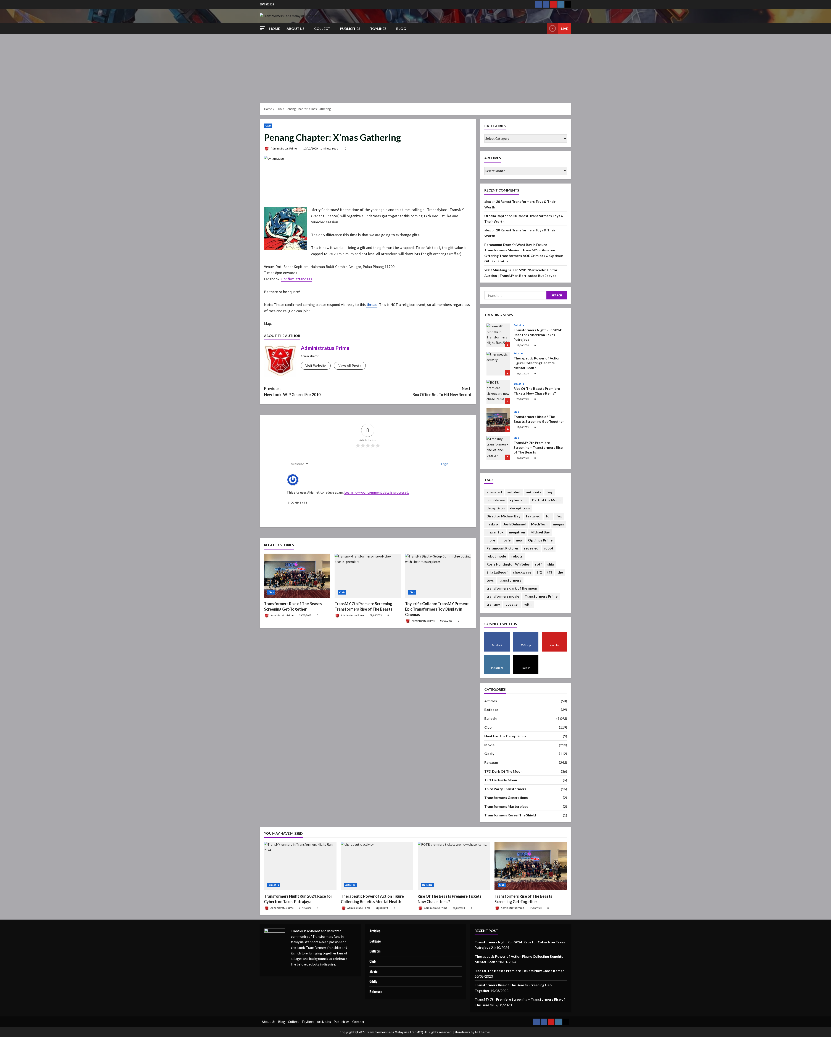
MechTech (539, 524)
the (560, 572)
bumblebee (495, 500)
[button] (262, 28)
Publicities (350, 28)
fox (559, 516)
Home (274, 28)
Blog (401, 28)
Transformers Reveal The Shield (510, 815)
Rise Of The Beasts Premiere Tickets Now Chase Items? (498, 392)
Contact (358, 1021)
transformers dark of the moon (511, 588)
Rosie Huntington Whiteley (508, 564)
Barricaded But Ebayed (538, 275)
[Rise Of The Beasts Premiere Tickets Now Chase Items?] (454, 866)
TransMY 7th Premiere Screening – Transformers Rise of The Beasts (498, 448)
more (490, 540)
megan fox (495, 532)
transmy (493, 604)
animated (494, 492)
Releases (491, 762)
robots (517, 556)
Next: (441, 391)
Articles (518, 353)
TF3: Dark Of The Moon (503, 771)
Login (444, 464)
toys (490, 580)
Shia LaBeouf (497, 572)
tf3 (549, 572)
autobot (514, 492)
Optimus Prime (540, 540)
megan (558, 524)
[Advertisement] (415, 66)
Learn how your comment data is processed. (376, 492)
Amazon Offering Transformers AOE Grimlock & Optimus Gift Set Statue (524, 255)
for (548, 516)
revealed (531, 548)
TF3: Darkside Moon (500, 780)
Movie (489, 745)
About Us (295, 28)
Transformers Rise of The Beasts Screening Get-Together (498, 420)
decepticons (520, 508)
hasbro (492, 524)
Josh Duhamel (514, 524)
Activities (324, 1021)
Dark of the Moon (546, 500)
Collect (322, 28)
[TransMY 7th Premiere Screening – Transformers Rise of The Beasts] (368, 576)
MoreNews (462, 1032)
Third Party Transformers (505, 789)
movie (506, 540)
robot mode (496, 556)
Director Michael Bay (503, 516)
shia (550, 564)
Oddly (489, 753)
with (527, 604)
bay (550, 492)
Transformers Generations (506, 797)
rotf (538, 564)
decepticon (495, 508)
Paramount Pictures (502, 548)
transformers (510, 580)
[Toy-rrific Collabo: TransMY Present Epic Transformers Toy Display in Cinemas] (438, 576)
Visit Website (315, 365)
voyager (512, 604)
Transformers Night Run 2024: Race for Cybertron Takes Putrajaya (498, 335)
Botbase (491, 709)
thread (371, 304)
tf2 (539, 572)
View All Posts (349, 365)
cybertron (518, 500)
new (519, 540)
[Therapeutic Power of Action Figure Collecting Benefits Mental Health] (377, 866)
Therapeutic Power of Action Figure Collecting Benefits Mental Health (498, 363)
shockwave (522, 572)
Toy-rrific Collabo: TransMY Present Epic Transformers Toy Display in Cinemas (437, 609)
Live (564, 28)
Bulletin (519, 325)
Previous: (292, 391)
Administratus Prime (283, 148)
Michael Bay (540, 532)
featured (533, 516)
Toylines (378, 28)
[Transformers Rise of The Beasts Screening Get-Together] (297, 576)
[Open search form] (542, 28)
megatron (517, 532)
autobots (533, 492)
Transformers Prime (541, 596)
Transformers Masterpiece (506, 806)
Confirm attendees (296, 278)
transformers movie (502, 596)
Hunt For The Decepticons (505, 736)
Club (268, 125)
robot (548, 548)
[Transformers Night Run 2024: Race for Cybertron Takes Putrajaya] (300, 866)
